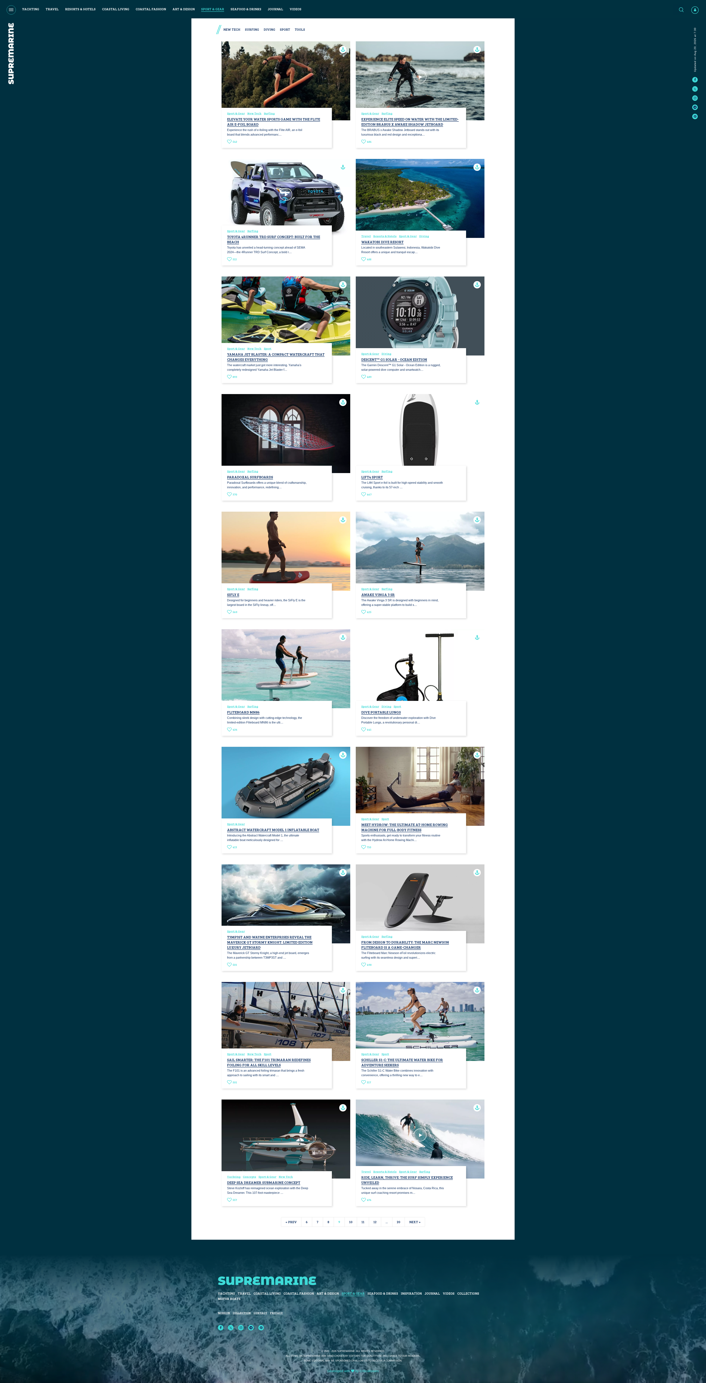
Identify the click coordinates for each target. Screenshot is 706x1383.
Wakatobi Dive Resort (382, 241)
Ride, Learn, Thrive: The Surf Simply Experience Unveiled (407, 1180)
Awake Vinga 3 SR (378, 594)
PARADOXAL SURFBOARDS (250, 476)
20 (398, 1222)
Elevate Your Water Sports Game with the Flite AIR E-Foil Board (273, 121)
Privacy (276, 1313)
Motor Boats (229, 1298)
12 (375, 1222)
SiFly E (233, 594)
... (387, 1222)
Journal (275, 9)
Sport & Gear (212, 9)
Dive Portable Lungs (381, 712)
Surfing (269, 113)
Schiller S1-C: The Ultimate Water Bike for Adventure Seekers (402, 1062)
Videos (295, 9)
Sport (267, 348)
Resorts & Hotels (80, 9)
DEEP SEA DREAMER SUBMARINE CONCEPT (263, 1182)
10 (350, 1222)
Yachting (30, 9)
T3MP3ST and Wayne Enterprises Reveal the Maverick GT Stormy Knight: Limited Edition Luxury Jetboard (270, 942)
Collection (242, 1313)
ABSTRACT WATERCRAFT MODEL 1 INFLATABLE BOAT (273, 829)
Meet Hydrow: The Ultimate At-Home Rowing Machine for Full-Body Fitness (404, 827)
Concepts (249, 1177)
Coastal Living (115, 9)
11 (362, 1222)
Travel (52, 9)
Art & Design (183, 9)
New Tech (254, 113)
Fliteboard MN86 (243, 712)
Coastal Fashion (151, 9)
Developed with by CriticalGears (353, 1371)
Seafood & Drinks (246, 9)
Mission (224, 1313)
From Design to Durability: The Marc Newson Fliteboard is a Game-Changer (405, 945)
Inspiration (411, 1293)
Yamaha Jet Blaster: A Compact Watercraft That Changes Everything (276, 357)
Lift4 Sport (372, 476)
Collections (468, 1293)
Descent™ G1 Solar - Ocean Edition (394, 359)
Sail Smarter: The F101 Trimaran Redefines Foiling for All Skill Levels (269, 1062)
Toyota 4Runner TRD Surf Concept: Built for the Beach (273, 239)
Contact (260, 1313)
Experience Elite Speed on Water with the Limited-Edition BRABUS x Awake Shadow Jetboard (410, 121)
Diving (424, 236)
